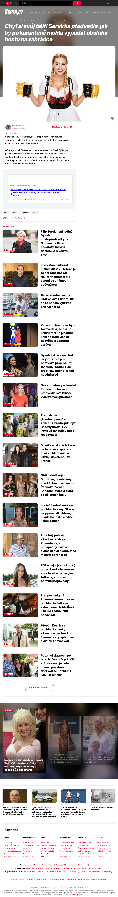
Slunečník (57, 868)
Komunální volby (10, 857)
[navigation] (3, 3)
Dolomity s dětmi (84, 857)
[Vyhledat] (77, 3)
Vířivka (99, 868)
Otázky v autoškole (103, 854)
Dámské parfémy (55, 872)
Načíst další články (39, 687)
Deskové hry (74, 872)
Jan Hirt (25, 848)
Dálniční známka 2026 (104, 845)
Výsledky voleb (9, 848)
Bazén (28, 868)
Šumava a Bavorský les (86, 848)
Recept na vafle (65, 854)
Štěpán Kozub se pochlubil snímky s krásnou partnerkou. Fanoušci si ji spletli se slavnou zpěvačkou (57, 633)
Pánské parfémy (106, 872)
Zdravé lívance (65, 848)
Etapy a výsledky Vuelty (31, 845)
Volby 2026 (8, 842)
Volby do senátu (9, 854)
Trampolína (48, 868)
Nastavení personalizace (99, 879)
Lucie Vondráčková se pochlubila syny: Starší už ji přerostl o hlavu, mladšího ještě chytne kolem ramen (57, 513)
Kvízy (86, 13)
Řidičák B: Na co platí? (104, 851)
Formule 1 (44, 854)
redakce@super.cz (78, 895)
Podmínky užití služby (56, 879)
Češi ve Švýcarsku (84, 851)
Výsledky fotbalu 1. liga (49, 845)
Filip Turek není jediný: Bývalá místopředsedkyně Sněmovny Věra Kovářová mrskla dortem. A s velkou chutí (57, 243)
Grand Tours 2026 (29, 857)
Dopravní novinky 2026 (104, 848)
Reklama (22, 879)
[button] (59, 84)
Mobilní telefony (29, 872)
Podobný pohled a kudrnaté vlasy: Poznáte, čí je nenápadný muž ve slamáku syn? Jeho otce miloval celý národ (58, 545)
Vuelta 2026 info (28, 842)
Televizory (84, 872)
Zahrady (35, 212)
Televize (67, 13)
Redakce (30, 879)
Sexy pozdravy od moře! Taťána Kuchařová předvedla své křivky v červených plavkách (58, 391)
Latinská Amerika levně (86, 854)
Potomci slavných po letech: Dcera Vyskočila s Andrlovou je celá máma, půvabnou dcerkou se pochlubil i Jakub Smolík (58, 665)
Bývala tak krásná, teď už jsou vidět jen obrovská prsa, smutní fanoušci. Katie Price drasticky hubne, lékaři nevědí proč (57, 364)
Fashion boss (98, 13)
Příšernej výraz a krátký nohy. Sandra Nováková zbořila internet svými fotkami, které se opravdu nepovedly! (58, 573)
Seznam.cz (110, 3)
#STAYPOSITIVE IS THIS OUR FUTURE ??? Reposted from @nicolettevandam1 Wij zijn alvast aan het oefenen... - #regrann (38, 192)
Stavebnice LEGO (42, 872)
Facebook (14, 879)
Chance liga (45, 842)
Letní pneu (65, 872)
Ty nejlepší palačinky (67, 842)
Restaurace (25, 212)
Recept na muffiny (66, 845)
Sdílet (66, 127)
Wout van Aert (27, 854)
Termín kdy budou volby (12, 851)
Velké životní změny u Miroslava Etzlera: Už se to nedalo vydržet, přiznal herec (57, 300)
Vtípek (6, 212)
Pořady (57, 13)
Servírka (14, 212)
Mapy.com (37, 865)
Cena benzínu (72, 865)
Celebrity (35, 13)
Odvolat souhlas (83, 879)
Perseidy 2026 (61, 865)
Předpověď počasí (48, 865)
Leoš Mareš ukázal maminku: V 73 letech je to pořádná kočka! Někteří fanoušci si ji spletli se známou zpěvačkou (58, 274)
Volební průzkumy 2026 (12, 845)
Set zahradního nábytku (78, 868)
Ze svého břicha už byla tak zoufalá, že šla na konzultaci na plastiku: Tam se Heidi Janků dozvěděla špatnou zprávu (58, 334)
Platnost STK (101, 857)
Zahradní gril (92, 868)
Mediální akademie (41, 879)
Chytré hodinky (94, 872)
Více (109, 13)
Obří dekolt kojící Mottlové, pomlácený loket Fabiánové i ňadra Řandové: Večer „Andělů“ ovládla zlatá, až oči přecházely (57, 484)
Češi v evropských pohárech (87, 865)
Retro (78, 13)
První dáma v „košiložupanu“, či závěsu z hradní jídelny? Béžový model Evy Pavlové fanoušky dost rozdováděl (58, 424)
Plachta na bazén (37, 868)
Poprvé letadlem (83, 845)
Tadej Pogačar (28, 851)
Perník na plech (65, 857)
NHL (42, 857)
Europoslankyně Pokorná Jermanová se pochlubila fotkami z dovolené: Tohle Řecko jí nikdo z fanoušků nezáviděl (58, 605)
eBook (57, 127)
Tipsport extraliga (47, 848)
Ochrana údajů (71, 879)
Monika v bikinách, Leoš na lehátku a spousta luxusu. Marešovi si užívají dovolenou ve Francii (58, 453)
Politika (46, 13)
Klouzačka (65, 868)
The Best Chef (28, 199)
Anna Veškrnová (18, 126)
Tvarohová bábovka (66, 851)
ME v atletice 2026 (47, 851)
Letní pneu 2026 (102, 842)
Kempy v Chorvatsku (85, 842)
